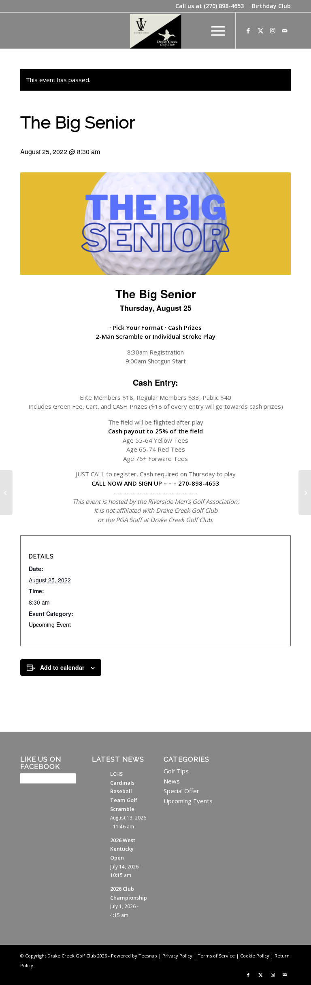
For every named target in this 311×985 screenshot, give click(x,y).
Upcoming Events (188, 801)
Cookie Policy (254, 956)
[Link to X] (260, 30)
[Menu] (214, 30)
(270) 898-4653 (224, 6)
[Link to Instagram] (272, 30)
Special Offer (181, 791)
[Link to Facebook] (248, 30)
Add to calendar (62, 667)
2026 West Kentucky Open (122, 848)
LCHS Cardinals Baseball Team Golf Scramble (123, 791)
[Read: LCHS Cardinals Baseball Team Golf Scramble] (99, 778)
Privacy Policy (177, 956)
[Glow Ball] (304, 492)
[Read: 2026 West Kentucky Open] (99, 844)
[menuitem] (269, 6)
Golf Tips (176, 771)
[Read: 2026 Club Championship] (99, 892)
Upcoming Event (50, 624)
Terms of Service (216, 956)
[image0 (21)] (155, 30)
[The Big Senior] (6, 492)
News (172, 781)
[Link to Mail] (285, 30)
